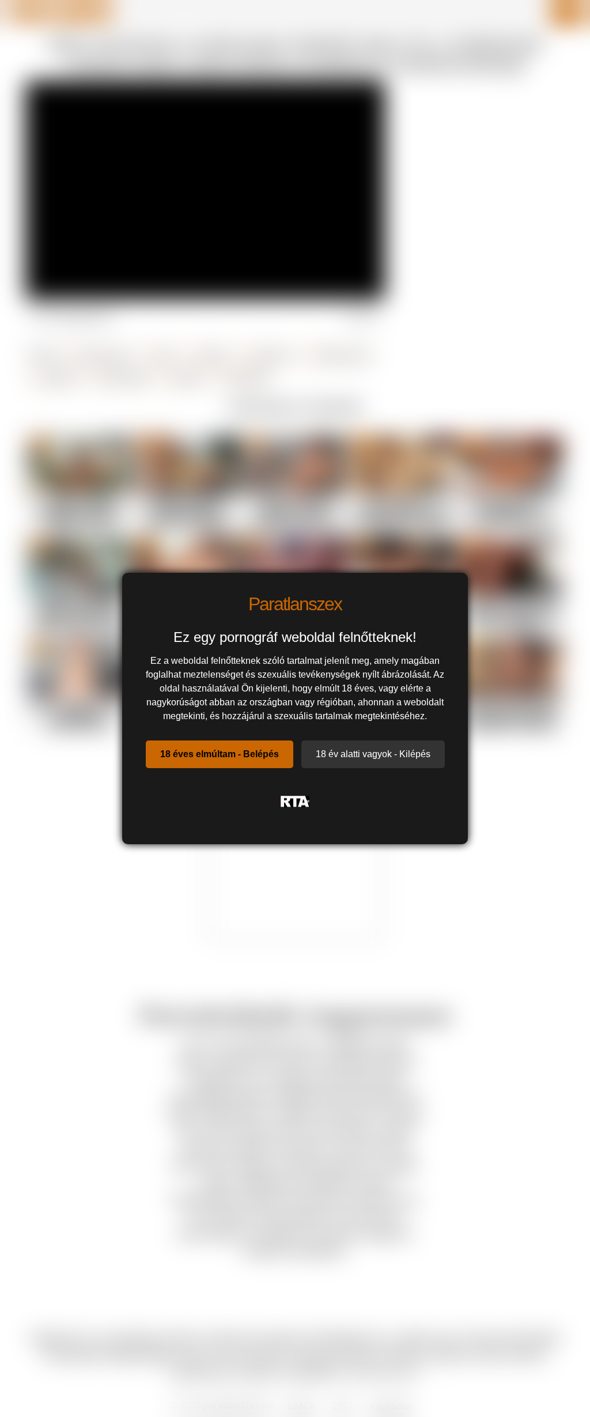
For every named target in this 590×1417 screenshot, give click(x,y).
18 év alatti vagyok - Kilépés (373, 754)
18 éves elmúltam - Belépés (219, 754)
